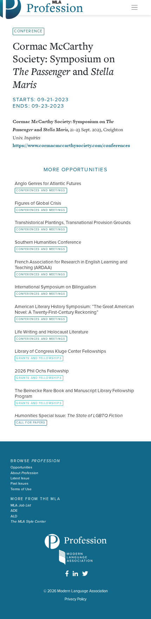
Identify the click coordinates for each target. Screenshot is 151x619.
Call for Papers (30, 422)
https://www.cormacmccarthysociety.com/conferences (71, 145)
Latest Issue (20, 478)
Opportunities (21, 467)
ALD (14, 516)
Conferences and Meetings (40, 190)
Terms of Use (21, 489)
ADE (14, 511)
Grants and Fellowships (38, 358)
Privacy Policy (75, 599)
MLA (21, 505)
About (24, 473)
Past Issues (19, 483)
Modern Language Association (82, 591)
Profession (85, 540)
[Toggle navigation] (134, 7)
